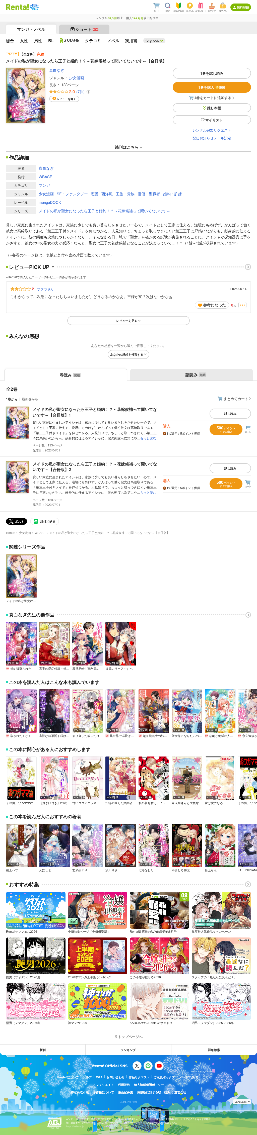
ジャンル (152, 40)
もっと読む (148, 438)
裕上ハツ (12, 870)
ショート (87, 29)
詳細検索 (214, 1050)
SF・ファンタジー (72, 193)
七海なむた (146, 870)
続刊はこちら (127, 147)
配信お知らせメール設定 (211, 137)
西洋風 (107, 193)
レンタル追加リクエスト (211, 130)
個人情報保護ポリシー (149, 1084)
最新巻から (30, 399)
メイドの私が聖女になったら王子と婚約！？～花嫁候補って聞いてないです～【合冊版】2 (95, 466)
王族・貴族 (125, 193)
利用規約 (124, 1084)
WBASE (45, 176)
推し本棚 (214, 107)
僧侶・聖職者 (149, 193)
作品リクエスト (139, 1077)
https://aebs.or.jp (75, 1126)
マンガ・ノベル (31, 29)
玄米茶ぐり (79, 870)
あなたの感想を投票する (126, 354)
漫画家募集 (125, 1092)
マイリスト (214, 119)
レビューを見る (126, 320)
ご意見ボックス (164, 1077)
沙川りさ (111, 870)
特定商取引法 (80, 1092)
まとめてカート (236, 398)
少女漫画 (76, 77)
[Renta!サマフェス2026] (34, 7)
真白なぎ (56, 70)
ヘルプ (87, 1077)
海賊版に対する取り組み (153, 1092)
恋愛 (94, 193)
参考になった (214, 305)
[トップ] (17, 7)
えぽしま (45, 870)
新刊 (43, 1050)
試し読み (230, 413)
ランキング (128, 1050)
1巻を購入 (211, 87)
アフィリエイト (103, 1084)
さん (45, 288)
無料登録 (243, 7)
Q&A (99, 1077)
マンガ (44, 185)
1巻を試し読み (211, 73)
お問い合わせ (116, 1077)
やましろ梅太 (181, 870)
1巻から (12, 399)
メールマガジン (189, 1077)
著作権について (103, 1092)
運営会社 (180, 1092)
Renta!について (68, 1077)
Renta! (10, 532)
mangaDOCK (50, 202)
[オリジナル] (69, 40)
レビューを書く (66, 99)
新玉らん (211, 870)
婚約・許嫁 (172, 193)
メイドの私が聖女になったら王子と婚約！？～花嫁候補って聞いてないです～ (104, 210)
